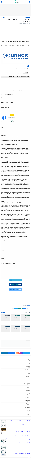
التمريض (28, 363)
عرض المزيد (2, 312)
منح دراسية (28, 380)
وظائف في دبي (28, 408)
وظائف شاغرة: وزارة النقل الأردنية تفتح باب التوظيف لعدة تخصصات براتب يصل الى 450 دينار (18, 424)
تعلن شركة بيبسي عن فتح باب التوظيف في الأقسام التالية (21, 73)
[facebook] (11, 353)
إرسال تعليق (27, 340)
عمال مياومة (28, 374)
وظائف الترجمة (28, 386)
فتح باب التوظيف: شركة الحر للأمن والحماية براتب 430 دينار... (26, 322)
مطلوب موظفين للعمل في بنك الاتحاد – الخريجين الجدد (23, 431)
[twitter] (26, 353)
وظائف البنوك (28, 384)
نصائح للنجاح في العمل (27, 383)
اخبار (29, 359)
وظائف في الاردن (25, 305)
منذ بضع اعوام (26, 72)
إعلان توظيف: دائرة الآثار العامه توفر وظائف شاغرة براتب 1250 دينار (21, 446)
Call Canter (28, 414)
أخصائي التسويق (27, 360)
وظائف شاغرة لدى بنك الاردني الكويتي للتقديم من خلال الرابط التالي (21, 453)
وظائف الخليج (28, 390)
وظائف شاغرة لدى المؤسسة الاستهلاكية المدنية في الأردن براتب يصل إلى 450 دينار (19, 420)
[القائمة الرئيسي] (29, 2)
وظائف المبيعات (27, 397)
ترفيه (29, 370)
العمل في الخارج (27, 367)
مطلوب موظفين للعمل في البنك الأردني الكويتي (24, 442)
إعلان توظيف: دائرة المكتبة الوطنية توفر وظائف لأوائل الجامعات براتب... (5, 323)
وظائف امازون (28, 403)
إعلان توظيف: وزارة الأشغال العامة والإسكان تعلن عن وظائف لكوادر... (15, 323)
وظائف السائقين (27, 391)
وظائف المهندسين (27, 401)
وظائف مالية (28, 410)
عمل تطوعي (28, 376)
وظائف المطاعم (27, 400)
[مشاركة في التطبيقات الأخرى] (13, 308)
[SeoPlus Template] (29, 458)
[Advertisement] (15, 10)
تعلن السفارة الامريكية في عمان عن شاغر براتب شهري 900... (21, 68)
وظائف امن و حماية (27, 404)
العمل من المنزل (27, 369)
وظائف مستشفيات (27, 411)
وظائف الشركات (27, 394)
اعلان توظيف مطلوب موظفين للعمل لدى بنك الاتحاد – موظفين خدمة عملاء (20, 435)
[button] (25, 308)
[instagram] (19, 353)
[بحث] (1, 2)
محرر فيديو (28, 377)
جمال (29, 373)
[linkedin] (4, 353)
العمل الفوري (28, 366)
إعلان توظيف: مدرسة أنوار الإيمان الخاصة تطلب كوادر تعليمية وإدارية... (5, 334)
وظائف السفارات (27, 393)
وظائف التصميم (28, 387)
